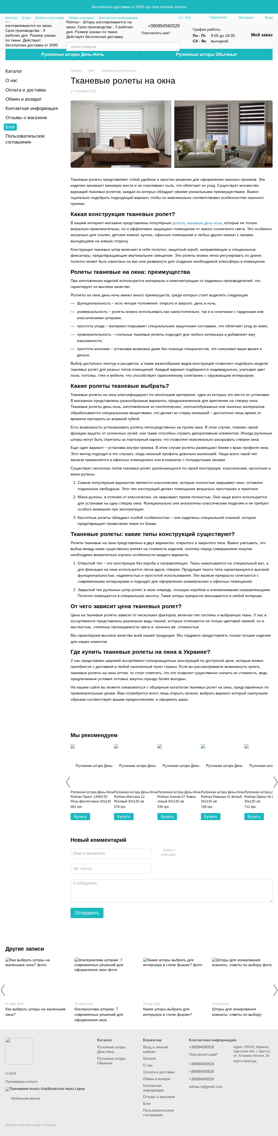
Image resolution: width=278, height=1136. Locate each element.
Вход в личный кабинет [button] (155, 1049)
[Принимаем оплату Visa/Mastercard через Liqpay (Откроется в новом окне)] (45, 1089)
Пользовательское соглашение (158, 1112)
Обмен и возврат (81, 18)
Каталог (11, 18)
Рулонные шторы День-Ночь (72, 54)
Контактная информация (118, 18)
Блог (10, 126)
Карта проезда (245, 1061)
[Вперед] (275, 782)
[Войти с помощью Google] (190, 852)
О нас (26, 18)
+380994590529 (164, 26)
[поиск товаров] (175, 46)
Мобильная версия (25, 1098)
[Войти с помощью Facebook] (181, 852)
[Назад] (68, 782)
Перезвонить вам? (155, 33)
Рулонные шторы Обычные (206, 54)
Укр (180, 17)
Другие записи (24, 949)
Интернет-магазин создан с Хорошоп (31, 1125)
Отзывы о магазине (26, 117)
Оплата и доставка (49, 18)
